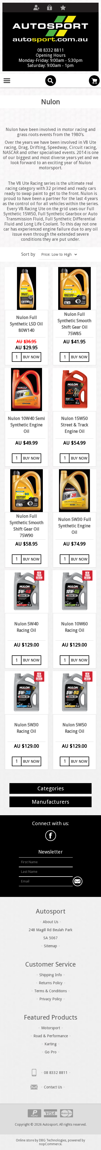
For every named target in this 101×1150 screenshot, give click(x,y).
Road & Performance (50, 1036)
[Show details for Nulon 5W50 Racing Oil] (74, 692)
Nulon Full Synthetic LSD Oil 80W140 (26, 324)
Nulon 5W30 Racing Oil (26, 728)
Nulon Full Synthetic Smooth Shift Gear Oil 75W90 (26, 526)
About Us (50, 922)
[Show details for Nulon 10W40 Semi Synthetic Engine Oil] (26, 389)
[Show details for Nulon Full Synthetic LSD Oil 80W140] (26, 288)
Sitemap (50, 946)
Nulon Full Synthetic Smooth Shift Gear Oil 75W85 (74, 324)
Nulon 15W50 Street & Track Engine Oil (74, 425)
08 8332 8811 (56, 1072)
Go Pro (51, 1052)
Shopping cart (94, 80)
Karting (50, 1044)
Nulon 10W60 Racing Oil (74, 627)
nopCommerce (50, 1144)
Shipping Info (50, 975)
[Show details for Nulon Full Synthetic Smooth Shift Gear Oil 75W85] (74, 288)
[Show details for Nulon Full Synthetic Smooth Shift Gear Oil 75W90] (26, 490)
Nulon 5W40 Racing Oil (26, 627)
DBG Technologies (52, 1140)
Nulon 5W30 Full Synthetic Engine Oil (74, 526)
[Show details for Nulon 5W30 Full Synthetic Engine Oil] (74, 490)
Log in (49, 7)
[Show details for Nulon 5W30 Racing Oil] (26, 692)
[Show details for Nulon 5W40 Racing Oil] (26, 591)
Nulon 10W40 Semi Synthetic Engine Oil (26, 425)
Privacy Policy (50, 999)
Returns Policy (50, 983)
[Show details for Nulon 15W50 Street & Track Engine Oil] (74, 389)
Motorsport (50, 1028)
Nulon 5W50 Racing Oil (74, 728)
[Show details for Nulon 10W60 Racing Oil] (74, 591)
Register (36, 7)
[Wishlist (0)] (63, 7)
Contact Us (53, 1087)
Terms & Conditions (50, 991)
